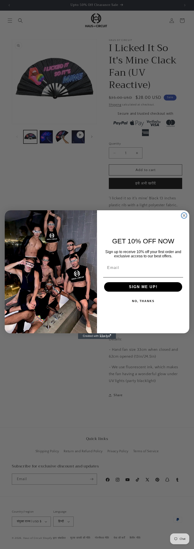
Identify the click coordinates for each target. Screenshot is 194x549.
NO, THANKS (143, 301)
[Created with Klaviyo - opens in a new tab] (97, 336)
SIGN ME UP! (143, 287)
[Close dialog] (184, 215)
